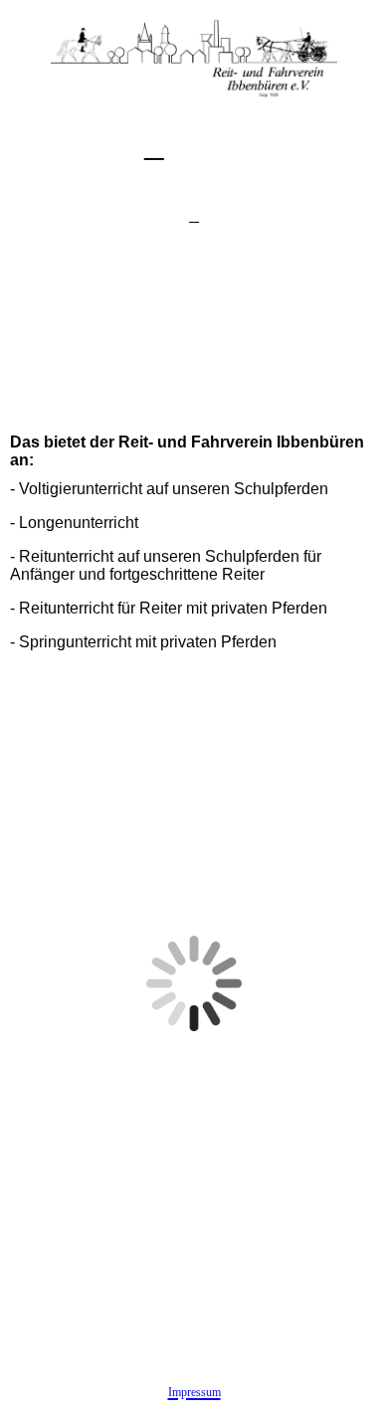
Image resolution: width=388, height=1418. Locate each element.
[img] (194, 49)
